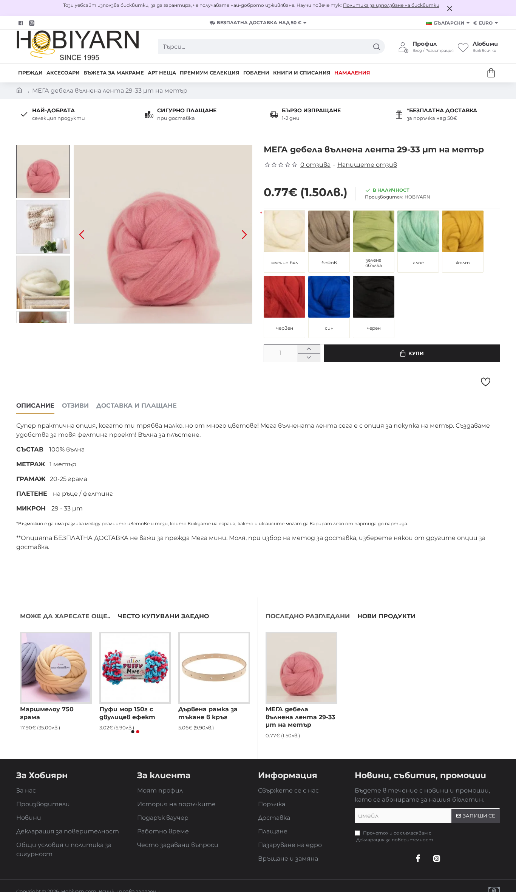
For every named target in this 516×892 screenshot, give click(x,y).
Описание (35, 405)
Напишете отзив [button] (367, 164)
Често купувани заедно (163, 616)
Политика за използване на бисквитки (391, 5)
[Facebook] (21, 23)
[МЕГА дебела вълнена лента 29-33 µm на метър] (301, 667)
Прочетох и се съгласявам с (394, 836)
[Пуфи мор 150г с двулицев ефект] (135, 667)
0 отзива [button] (315, 164)
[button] (81, 234)
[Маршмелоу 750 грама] (56, 667)
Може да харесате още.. (65, 616)
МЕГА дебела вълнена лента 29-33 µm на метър (300, 717)
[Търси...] (376, 46)
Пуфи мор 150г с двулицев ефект (127, 713)
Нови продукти (386, 616)
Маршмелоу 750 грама (47, 713)
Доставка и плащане (136, 405)
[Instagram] (436, 858)
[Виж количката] (490, 73)
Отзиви (75, 405)
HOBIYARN (417, 197)
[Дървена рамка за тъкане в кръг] (214, 667)
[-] (309, 357)
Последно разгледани (308, 616)
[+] (309, 349)
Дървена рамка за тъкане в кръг (208, 713)
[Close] (449, 8)
